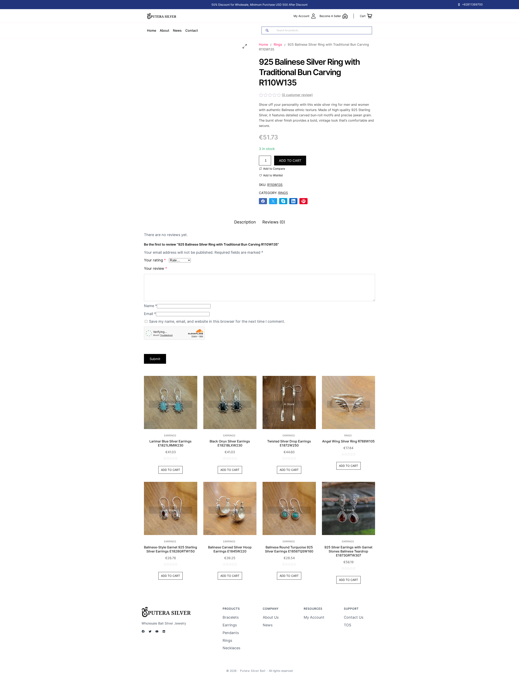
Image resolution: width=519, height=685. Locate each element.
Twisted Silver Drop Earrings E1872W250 (289, 443)
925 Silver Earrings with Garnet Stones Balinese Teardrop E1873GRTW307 (348, 551)
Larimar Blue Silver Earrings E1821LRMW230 (170, 443)
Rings (278, 44)
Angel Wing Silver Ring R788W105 (348, 441)
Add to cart (290, 161)
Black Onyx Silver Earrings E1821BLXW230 (230, 443)
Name (150, 306)
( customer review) (297, 95)
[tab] (245, 222)
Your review (155, 268)
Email (150, 314)
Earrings (170, 435)
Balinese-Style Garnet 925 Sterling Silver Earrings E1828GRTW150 (170, 549)
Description (245, 222)
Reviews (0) (273, 222)
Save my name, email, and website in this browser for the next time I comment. (217, 321)
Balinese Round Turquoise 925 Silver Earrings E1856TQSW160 (289, 549)
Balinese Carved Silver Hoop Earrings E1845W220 (230, 549)
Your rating (155, 260)
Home (263, 44)
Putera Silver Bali (252, 670)
